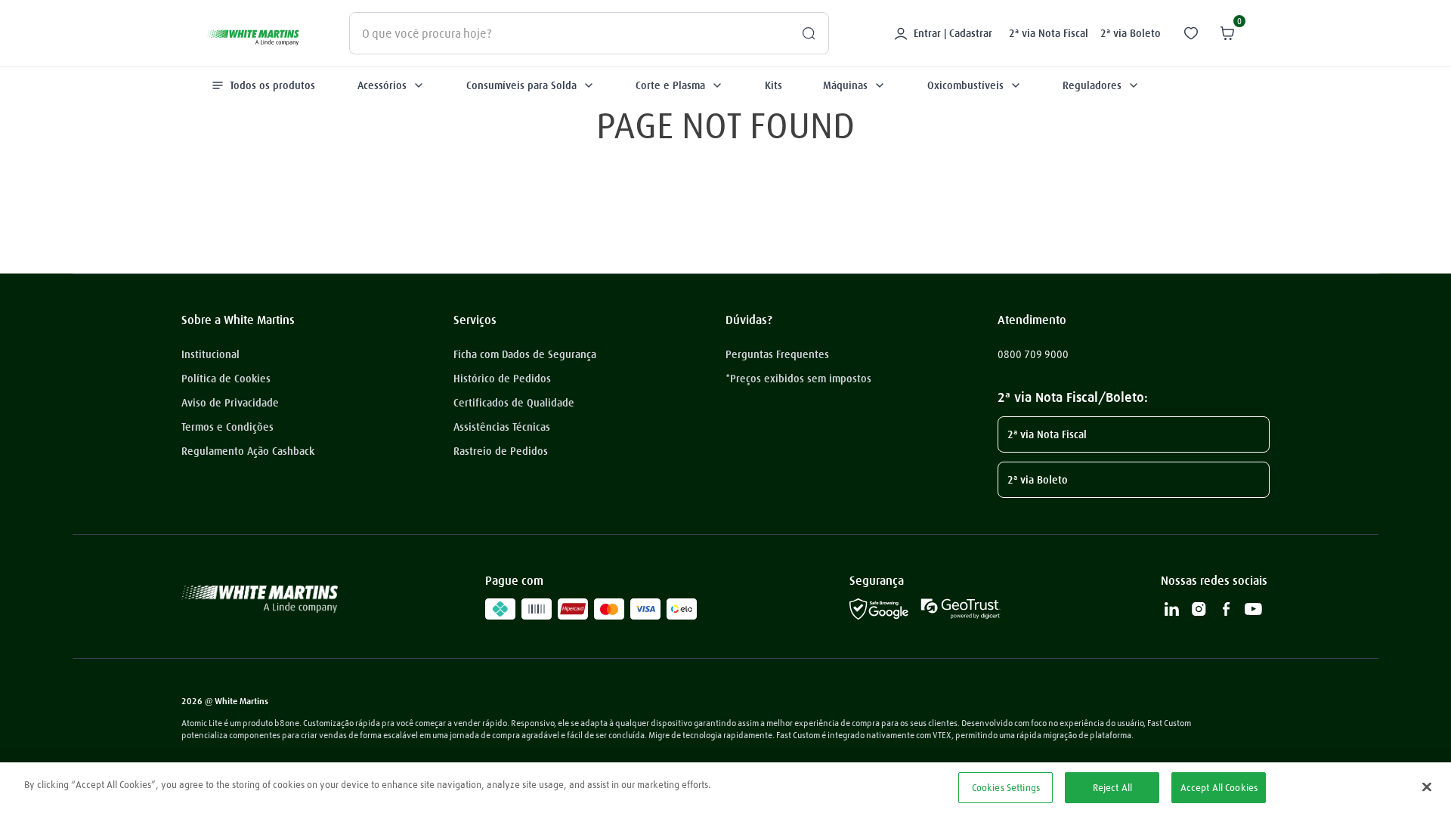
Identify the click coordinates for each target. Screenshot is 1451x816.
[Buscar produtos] (802, 33)
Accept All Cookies (1219, 787)
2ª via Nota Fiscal (1048, 33)
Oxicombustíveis (965, 85)
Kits (773, 85)
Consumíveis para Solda (521, 85)
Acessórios (382, 85)
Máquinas (845, 85)
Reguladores (1092, 85)
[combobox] (589, 33)
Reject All (1112, 787)
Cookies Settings (1006, 787)
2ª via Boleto (1130, 33)
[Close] (1426, 786)
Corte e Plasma (670, 85)
